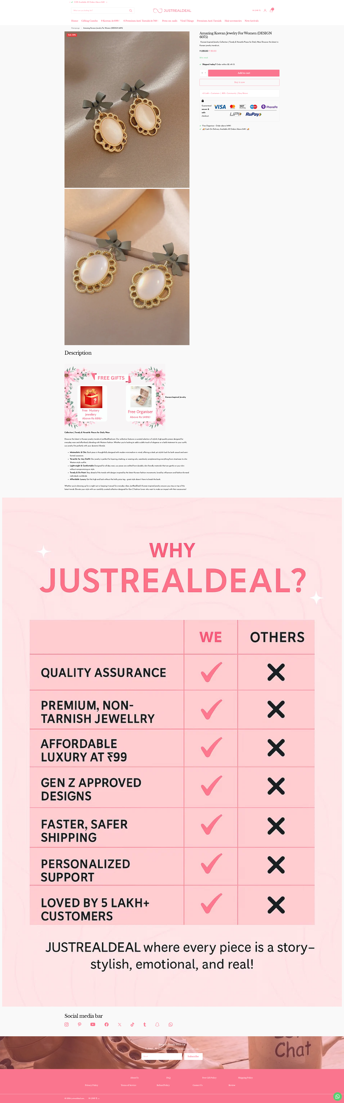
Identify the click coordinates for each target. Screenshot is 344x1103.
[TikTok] (132, 1025)
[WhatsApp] (171, 1025)
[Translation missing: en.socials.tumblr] (145, 1025)
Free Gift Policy (209, 1078)
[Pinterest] (79, 1025)
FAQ (168, 1078)
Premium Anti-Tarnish (209, 20)
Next (93, 2)
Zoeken (130, 11)
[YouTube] (92, 1024)
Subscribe (193, 1056)
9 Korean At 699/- (110, 20)
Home (74, 20)
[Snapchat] (157, 1025)
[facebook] (107, 1025)
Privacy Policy (91, 1085)
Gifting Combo (89, 20)
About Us (134, 1078)
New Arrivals (251, 20)
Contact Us (197, 1085)
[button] (70, 2)
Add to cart (244, 73)
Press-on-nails (169, 20)
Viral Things (187, 20)
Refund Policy (163, 1085)
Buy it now (239, 82)
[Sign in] (265, 11)
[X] (119, 1024)
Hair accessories (233, 20)
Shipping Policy (245, 1078)
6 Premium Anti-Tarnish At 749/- (141, 20)
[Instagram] (66, 1025)
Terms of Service (128, 1085)
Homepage (75, 28)
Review (232, 1085)
